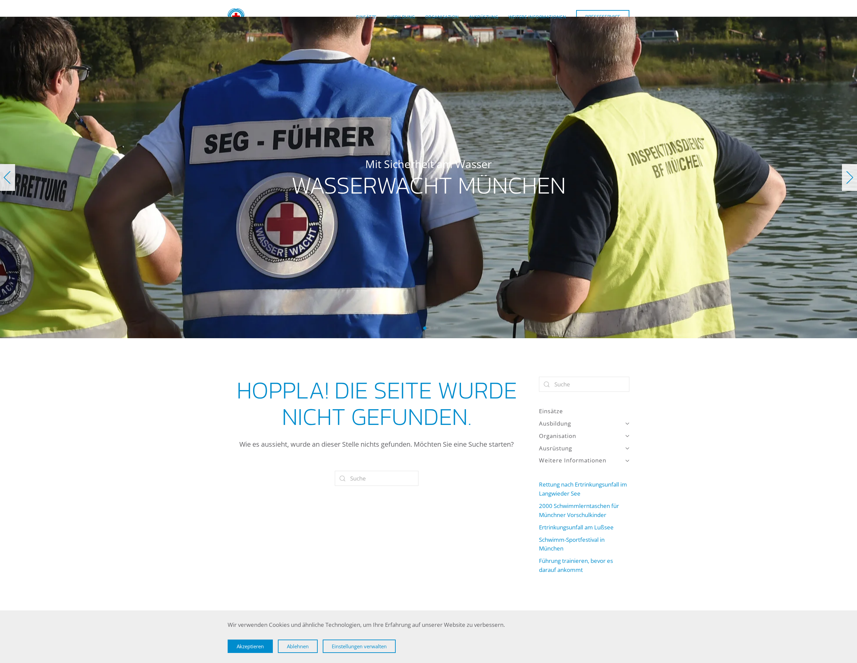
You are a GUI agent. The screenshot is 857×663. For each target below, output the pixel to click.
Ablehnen (298, 646)
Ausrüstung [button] (483, 17)
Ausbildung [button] (401, 17)
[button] (7, 177)
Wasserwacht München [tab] (417, 328)
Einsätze (366, 17)
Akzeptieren (250, 646)
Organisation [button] (442, 17)
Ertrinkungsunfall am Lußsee (576, 527)
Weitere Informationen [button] (537, 17)
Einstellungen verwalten (359, 646)
